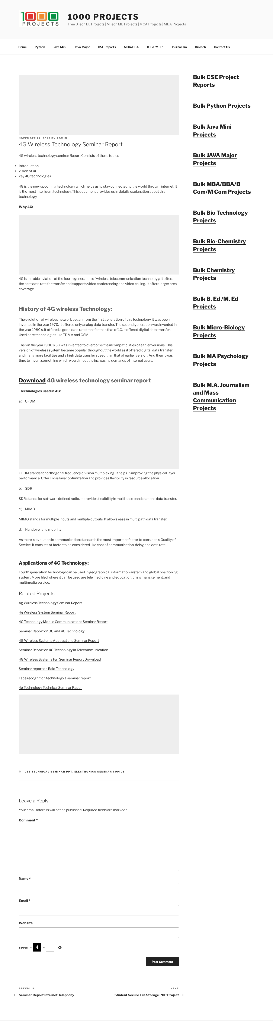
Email (24, 901)
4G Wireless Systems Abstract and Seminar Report (59, 641)
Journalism (179, 47)
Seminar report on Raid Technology (46, 669)
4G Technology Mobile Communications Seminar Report (63, 622)
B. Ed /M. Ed (155, 47)
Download (32, 380)
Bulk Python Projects (222, 105)
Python (40, 47)
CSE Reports (107, 47)
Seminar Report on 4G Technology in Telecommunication (63, 650)
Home (22, 47)
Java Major (82, 47)
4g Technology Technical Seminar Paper (50, 688)
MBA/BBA (131, 47)
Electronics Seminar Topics (99, 771)
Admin (62, 138)
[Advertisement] (99, 105)
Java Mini (59, 47)
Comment (28, 820)
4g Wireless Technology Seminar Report (50, 603)
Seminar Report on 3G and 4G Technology (51, 631)
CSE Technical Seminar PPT (49, 771)
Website (26, 923)
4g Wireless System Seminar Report (47, 612)
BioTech (200, 47)
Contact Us (222, 47)
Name (25, 879)
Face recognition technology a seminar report (55, 678)
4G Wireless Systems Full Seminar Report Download (60, 659)
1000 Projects (103, 17)
